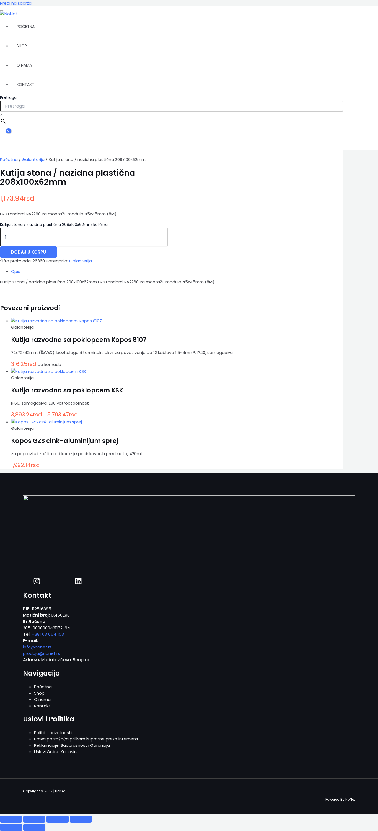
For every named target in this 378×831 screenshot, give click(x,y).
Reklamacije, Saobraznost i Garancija (72, 745)
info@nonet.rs (37, 647)
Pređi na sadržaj (16, 3)
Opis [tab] (15, 271)
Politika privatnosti (53, 732)
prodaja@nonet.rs (41, 653)
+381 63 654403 (48, 634)
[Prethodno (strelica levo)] (11, 827)
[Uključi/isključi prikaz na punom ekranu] (34, 819)
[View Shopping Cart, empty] (5, 136)
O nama (24, 65)
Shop (22, 46)
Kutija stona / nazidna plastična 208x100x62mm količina (54, 224)
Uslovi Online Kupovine (56, 752)
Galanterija (33, 159)
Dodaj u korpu (28, 252)
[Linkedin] (78, 583)
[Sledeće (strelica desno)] (34, 827)
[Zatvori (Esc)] (81, 819)
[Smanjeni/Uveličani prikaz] (11, 819)
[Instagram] (37, 583)
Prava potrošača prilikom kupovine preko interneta (86, 739)
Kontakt (25, 84)
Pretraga (8, 97)
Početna (26, 26)
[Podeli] (57, 819)
